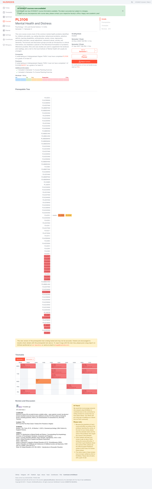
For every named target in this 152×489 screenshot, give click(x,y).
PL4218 (47, 277)
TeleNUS (33, 474)
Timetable (105, 25)
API (28, 474)
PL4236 (47, 259)
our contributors (86, 480)
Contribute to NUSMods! (70, 474)
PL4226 (47, 269)
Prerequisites (106, 22)
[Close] (123, 11)
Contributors (54, 474)
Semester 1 (20, 359)
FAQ (78, 67)
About (43, 474)
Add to (83, 50)
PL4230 (47, 261)
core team (69, 480)
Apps (38, 474)
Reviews (106, 29)
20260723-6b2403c (71, 482)
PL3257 (47, 333)
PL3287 (47, 315)
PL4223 (47, 328)
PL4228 (47, 266)
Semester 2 (30, 359)
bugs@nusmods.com (62, 345)
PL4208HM (46, 317)
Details (104, 19)
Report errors (85, 61)
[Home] (8, 2)
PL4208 (47, 279)
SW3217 (23, 65)
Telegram (23, 474)
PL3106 (61, 215)
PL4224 (47, 271)
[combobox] (133, 2)
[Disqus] (42, 426)
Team (48, 474)
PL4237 (47, 256)
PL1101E (65, 56)
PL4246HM (46, 292)
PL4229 (47, 264)
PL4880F (47, 325)
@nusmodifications (49, 480)
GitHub (17, 474)
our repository (36, 345)
